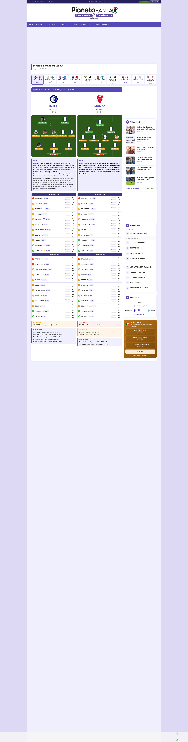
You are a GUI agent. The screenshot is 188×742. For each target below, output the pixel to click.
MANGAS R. (85, 235)
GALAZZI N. (84, 290)
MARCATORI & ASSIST (138, 272)
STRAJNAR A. (85, 259)
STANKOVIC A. (39, 301)
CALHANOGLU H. (40, 230)
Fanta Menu (51, 24)
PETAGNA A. (85, 316)
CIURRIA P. (84, 280)
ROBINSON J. (85, 311)
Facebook (40, 2)
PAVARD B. (38, 280)
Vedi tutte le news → (132, 188)
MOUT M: (84, 230)
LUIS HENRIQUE (40, 290)
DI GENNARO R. (40, 264)
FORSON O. (84, 240)
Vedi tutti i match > (140, 315)
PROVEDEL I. (39, 259)
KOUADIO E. (85, 204)
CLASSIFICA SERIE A (137, 277)
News (74, 24)
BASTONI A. (39, 204)
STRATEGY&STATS (136, 253)
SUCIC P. (37, 285)
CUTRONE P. (85, 245)
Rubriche (64, 24)
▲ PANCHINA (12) (54, 254)
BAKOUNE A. (85, 264)
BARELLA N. (39, 224)
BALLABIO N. (85, 285)
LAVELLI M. (38, 316)
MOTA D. (81, 332)
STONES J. (38, 274)
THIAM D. (82, 334)
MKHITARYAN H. (38, 325)
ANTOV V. (84, 274)
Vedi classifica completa (140, 355)
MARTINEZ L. (39, 245)
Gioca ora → (140, 351)
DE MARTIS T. (85, 301)
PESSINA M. (82, 325)
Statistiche (86, 24)
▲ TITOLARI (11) (54, 194)
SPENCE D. (38, 295)
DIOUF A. (38, 240)
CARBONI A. (85, 214)
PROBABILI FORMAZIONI (138, 233)
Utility (39, 24)
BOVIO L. (38, 306)
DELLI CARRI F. (86, 209)
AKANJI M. (38, 214)
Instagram (50, 2)
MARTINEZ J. (39, 198)
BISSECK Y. (38, 209)
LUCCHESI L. (85, 269)
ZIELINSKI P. (39, 235)
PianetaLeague (101, 24)
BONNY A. (38, 311)
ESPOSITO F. (39, 251)
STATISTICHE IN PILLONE (139, 288)
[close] (177, 733)
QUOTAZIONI (134, 248)
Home (31, 24)
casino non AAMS (133, 238)
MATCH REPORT (135, 283)
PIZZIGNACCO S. (86, 198)
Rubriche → (151, 188)
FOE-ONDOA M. (86, 224)
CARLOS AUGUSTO (41, 269)
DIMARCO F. (39, 220)
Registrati (145, 2)
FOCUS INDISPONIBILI (137, 243)
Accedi (156, 2)
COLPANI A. (84, 306)
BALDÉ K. (84, 295)
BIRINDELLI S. (85, 219)
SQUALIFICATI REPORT (138, 258)
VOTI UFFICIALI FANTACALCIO (140, 267)
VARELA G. (84, 251)
